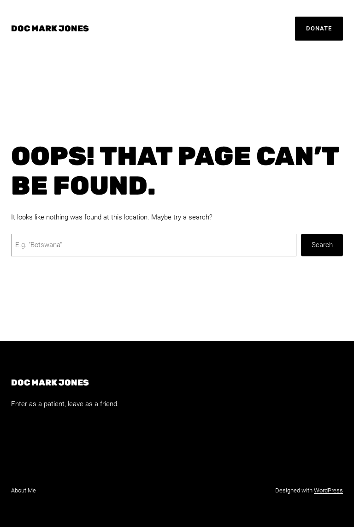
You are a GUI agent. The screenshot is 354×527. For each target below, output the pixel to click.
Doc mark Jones (50, 29)
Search (322, 245)
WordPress (328, 490)
